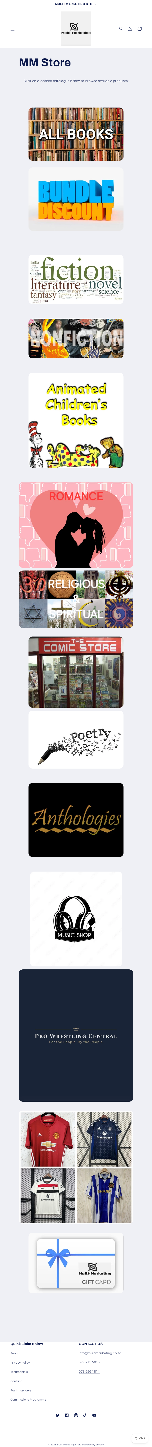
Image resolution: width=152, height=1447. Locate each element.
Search (15, 1353)
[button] (12, 28)
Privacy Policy (20, 1362)
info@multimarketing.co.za (100, 1353)
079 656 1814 (89, 1371)
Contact (16, 1381)
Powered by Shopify (93, 1445)
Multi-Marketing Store (69, 1445)
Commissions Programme (28, 1399)
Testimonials (19, 1371)
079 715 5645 (89, 1362)
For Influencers (20, 1390)
